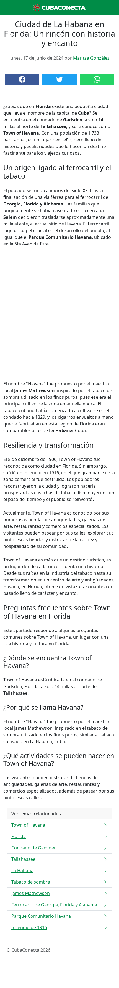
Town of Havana (28, 825)
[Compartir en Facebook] (22, 79)
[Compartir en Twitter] (59, 79)
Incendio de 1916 (29, 927)
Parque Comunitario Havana (41, 916)
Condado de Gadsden (34, 848)
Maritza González (91, 58)
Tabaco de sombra (30, 882)
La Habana (22, 870)
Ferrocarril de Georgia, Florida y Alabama (54, 905)
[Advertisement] (59, 313)
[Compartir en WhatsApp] (97, 79)
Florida (18, 836)
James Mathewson (30, 893)
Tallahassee (23, 859)
